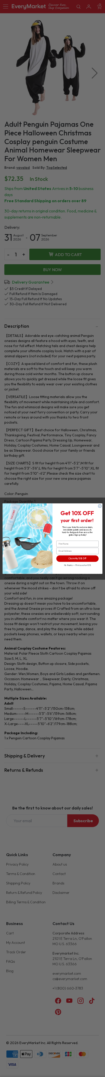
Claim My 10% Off (77, 558)
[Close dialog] (99, 506)
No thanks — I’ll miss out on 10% (77, 565)
